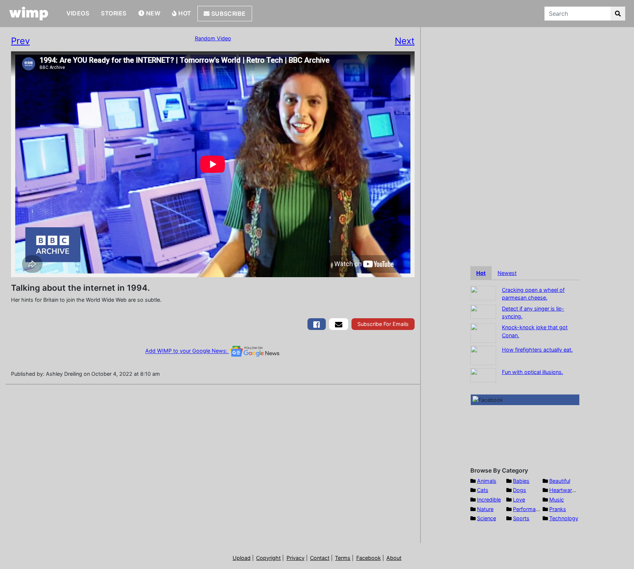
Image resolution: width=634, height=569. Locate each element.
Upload (242, 558)
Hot (184, 13)
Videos (78, 13)
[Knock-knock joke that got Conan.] (483, 332)
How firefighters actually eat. (537, 349)
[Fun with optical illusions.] (483, 374)
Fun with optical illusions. (532, 372)
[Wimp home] (29, 13)
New (152, 13)
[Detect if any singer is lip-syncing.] (483, 311)
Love (519, 499)
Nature (485, 509)
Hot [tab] (481, 273)
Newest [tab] (507, 273)
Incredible (489, 499)
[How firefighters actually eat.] (483, 355)
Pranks (557, 509)
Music (556, 499)
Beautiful (559, 481)
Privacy (296, 558)
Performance (528, 509)
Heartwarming (566, 490)
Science (486, 518)
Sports (521, 518)
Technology (563, 518)
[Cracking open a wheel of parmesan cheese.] (483, 292)
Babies (521, 481)
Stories (113, 13)
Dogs (519, 490)
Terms (342, 558)
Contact (319, 558)
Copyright (268, 558)
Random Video (213, 38)
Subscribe (227, 13)
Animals (486, 481)
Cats (482, 490)
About (393, 558)
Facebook (368, 558)
